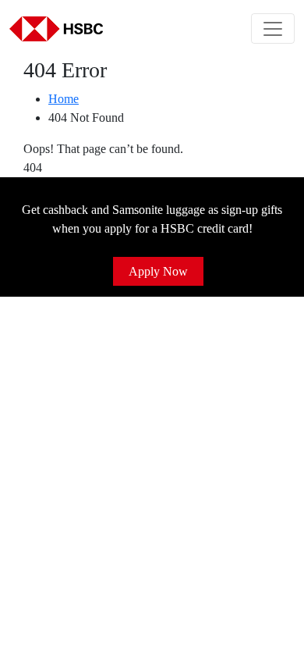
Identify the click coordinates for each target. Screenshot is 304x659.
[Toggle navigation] (273, 28)
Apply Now (158, 271)
